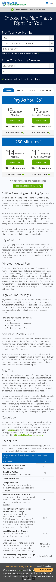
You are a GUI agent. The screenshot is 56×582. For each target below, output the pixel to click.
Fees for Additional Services (27, 186)
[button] (53, 3)
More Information (44, 566)
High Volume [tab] (45, 90)
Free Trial (15, 120)
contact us (10, 430)
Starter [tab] (8, 90)
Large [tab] (32, 90)
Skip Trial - (14, 126)
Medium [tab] (20, 90)
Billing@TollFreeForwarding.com (28, 435)
